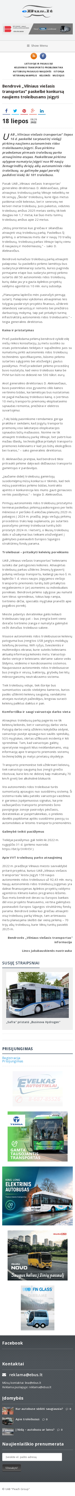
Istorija (59, 71)
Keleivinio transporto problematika (38, 67)
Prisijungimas (12, 1061)
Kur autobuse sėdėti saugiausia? (39, 1409)
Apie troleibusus (27, 1419)
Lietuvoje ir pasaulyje (38, 63)
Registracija (11, 1058)
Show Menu (39, 45)
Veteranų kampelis (25, 75)
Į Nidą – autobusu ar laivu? (35, 1430)
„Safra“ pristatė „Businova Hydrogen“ (33, 1022)
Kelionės (44, 75)
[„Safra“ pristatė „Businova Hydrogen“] (37, 973)
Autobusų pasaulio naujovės (32, 71)
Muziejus (58, 75)
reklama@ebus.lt (26, 1374)
